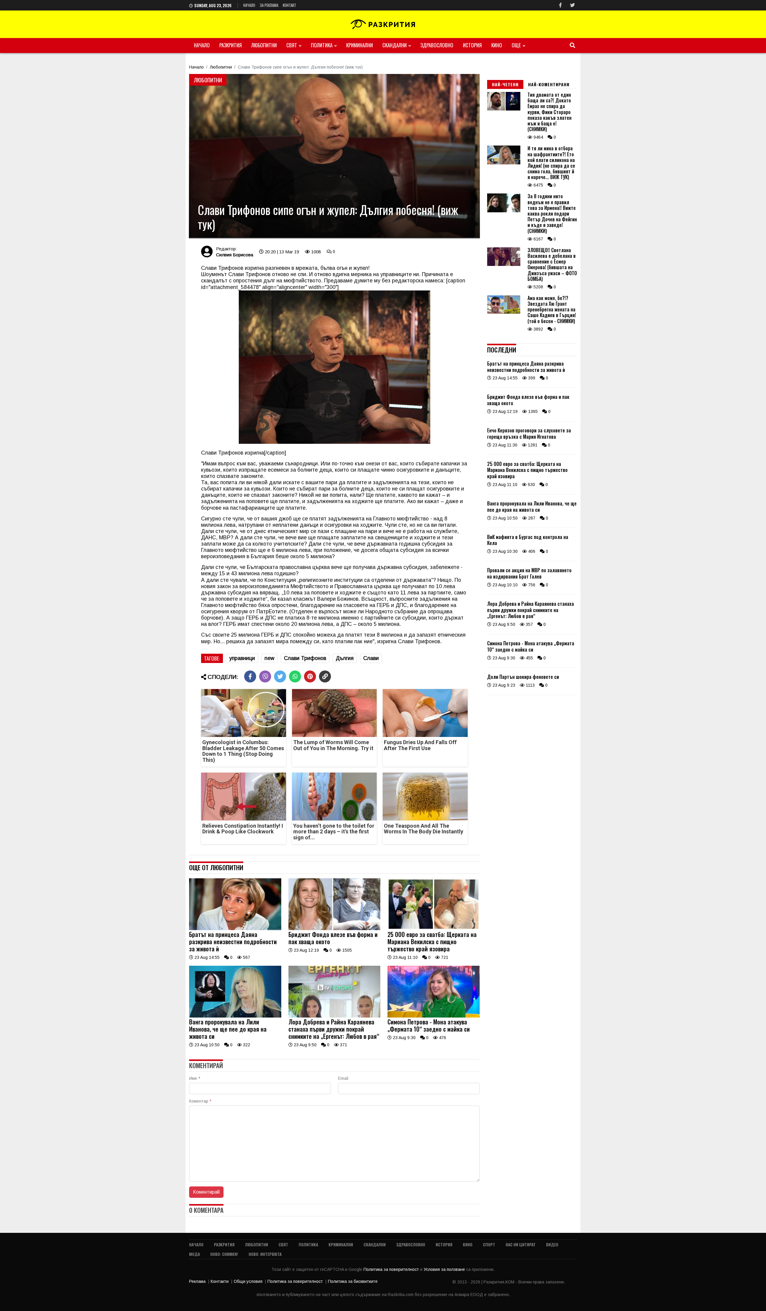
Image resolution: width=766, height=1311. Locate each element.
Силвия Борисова (234, 254)
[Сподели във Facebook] (250, 676)
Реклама (197, 1281)
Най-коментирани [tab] (548, 84)
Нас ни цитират (521, 1244)
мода (194, 1254)
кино (496, 45)
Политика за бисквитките (353, 1281)
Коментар (200, 1101)
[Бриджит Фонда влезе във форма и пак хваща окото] (334, 928)
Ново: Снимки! (224, 1254)
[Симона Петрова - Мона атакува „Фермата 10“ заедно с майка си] (433, 1016)
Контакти (220, 1281)
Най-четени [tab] (505, 84)
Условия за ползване (445, 1269)
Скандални (394, 45)
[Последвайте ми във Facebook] (560, 5)
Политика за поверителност (392, 1269)
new (269, 658)
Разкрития (230, 45)
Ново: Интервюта (265, 1254)
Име (194, 1078)
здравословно (436, 45)
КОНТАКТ (289, 5)
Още (516, 45)
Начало (249, 5)
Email (343, 1078)
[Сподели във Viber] (265, 676)
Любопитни (264, 45)
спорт (489, 1244)
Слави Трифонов (305, 658)
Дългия (345, 658)
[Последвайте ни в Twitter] (572, 5)
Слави (371, 658)
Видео (552, 1244)
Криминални (359, 45)
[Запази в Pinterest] (310, 676)
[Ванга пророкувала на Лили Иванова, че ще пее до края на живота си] (235, 1016)
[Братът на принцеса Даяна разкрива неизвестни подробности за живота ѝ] (235, 928)
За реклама (269, 5)
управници (242, 658)
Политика (321, 45)
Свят (291, 45)
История (472, 45)
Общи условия (248, 1281)
